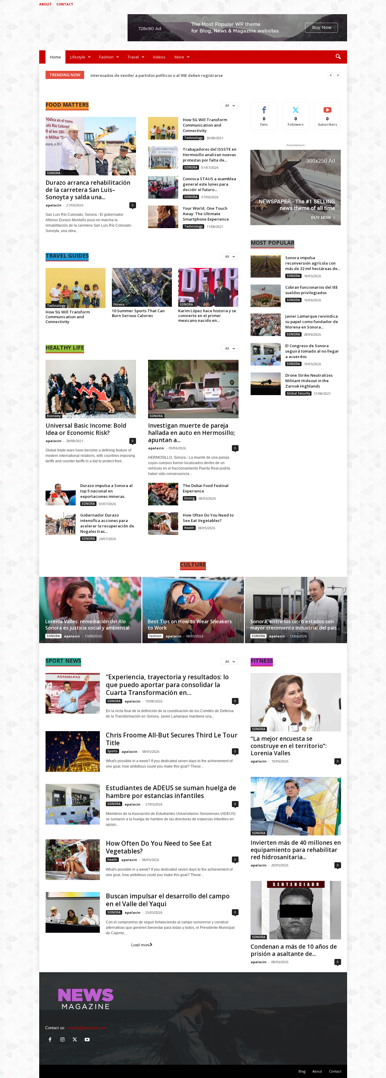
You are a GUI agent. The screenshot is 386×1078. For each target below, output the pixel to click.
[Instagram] (323, 4)
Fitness (119, 304)
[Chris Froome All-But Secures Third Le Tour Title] (73, 751)
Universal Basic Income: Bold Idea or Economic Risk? (86, 429)
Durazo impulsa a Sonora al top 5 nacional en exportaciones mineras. (106, 491)
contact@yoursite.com (86, 1028)
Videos (159, 57)
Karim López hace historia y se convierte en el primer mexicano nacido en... (207, 315)
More (179, 57)
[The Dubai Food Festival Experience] (163, 494)
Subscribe (327, 107)
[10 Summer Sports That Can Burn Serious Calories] (142, 287)
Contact (64, 4)
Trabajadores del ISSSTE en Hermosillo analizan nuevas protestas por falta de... (209, 154)
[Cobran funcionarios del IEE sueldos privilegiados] (266, 295)
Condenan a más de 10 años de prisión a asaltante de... (294, 950)
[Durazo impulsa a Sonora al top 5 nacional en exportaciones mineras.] (61, 494)
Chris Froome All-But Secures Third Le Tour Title (171, 739)
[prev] (331, 75)
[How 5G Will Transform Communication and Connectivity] (163, 128)
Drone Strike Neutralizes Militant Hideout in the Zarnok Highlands (309, 380)
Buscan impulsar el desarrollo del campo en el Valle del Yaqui (168, 900)
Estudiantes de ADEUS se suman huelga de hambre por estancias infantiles (171, 792)
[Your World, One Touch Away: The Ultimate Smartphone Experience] (163, 217)
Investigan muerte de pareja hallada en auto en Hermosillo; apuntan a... (191, 433)
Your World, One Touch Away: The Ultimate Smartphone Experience (206, 214)
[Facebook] (314, 4)
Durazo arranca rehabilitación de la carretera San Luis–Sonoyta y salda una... (88, 190)
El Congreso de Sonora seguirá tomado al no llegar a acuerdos (312, 351)
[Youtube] (342, 4)
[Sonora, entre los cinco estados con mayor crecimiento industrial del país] (295, 610)
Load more (140, 945)
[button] (338, 57)
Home (55, 57)
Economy (54, 416)
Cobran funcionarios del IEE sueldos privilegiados (311, 289)
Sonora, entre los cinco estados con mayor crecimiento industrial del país (293, 624)
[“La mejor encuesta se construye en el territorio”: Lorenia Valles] (296, 702)
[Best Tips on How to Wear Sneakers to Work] (193, 610)
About (45, 4)
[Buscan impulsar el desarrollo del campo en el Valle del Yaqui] (73, 912)
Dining (189, 498)
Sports (112, 751)
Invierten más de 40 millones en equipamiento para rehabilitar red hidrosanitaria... (296, 850)
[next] (338, 75)
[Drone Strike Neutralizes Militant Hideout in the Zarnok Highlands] (266, 383)
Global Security (298, 393)
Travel (133, 57)
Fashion (106, 57)
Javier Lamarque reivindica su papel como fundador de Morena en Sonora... (311, 321)
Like (264, 107)
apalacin (54, 205)
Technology (193, 138)
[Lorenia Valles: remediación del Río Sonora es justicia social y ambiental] (90, 610)
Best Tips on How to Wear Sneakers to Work (190, 624)
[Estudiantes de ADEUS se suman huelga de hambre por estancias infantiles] (73, 804)
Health (189, 528)
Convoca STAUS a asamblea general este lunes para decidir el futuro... (209, 184)
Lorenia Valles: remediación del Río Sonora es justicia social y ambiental (87, 624)
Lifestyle (77, 57)
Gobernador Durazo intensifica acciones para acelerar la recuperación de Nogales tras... (107, 523)
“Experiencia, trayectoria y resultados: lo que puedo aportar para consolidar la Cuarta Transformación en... (167, 685)
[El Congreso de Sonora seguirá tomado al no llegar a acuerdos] (266, 354)
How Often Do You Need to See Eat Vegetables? (208, 517)
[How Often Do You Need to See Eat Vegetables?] (163, 523)
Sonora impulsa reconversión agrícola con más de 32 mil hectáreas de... (312, 263)
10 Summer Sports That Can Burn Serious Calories (138, 313)
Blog (302, 1071)
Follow (296, 107)
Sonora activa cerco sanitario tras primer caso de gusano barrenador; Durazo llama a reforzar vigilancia (191, 75)
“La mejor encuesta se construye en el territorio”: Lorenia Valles (289, 746)
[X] (333, 4)
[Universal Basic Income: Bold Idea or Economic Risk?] (91, 389)
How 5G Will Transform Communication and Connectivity (205, 125)
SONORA (53, 173)
